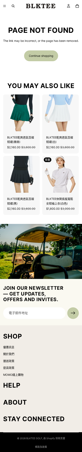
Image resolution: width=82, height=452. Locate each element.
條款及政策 (41, 446)
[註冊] (73, 313)
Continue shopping (41, 55)
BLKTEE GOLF (34, 438)
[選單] (4, 6)
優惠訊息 (8, 347)
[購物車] (77, 6)
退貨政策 (8, 367)
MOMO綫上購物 (13, 374)
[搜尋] (13, 6)
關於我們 (8, 354)
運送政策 (8, 361)
